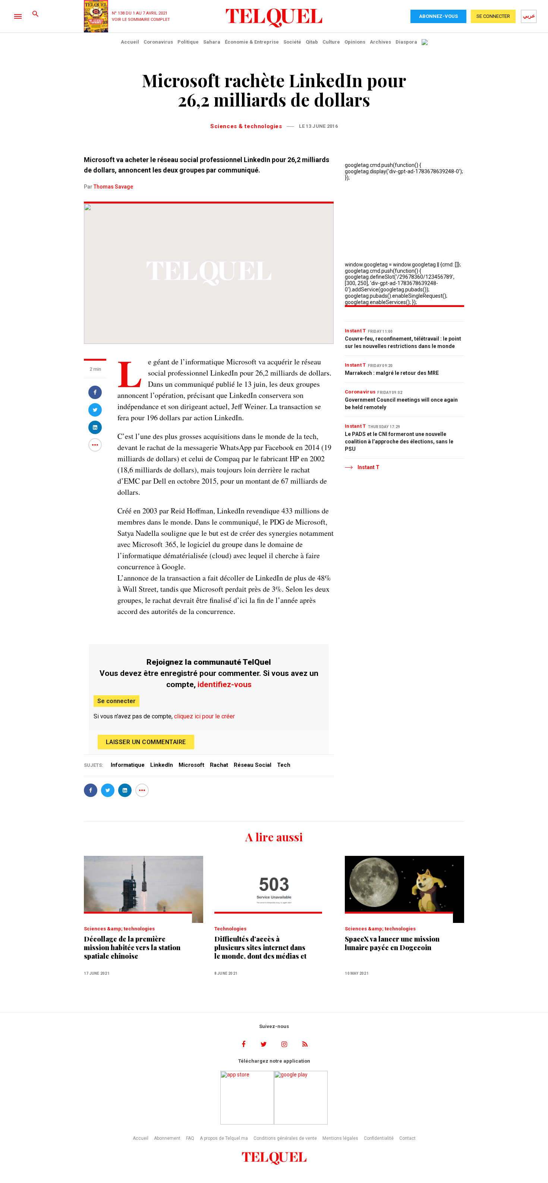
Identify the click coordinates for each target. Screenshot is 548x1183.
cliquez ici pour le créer (204, 716)
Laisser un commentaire (146, 742)
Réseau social (252, 765)
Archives (380, 42)
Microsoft (191, 765)
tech (283, 765)
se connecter (493, 16)
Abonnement (167, 1138)
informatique (128, 765)
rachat (219, 765)
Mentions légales (340, 1138)
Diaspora (406, 42)
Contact (407, 1138)
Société (292, 42)
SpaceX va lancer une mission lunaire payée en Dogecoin (392, 943)
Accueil (130, 42)
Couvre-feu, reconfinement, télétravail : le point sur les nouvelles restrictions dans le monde (403, 342)
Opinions (354, 42)
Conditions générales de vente (285, 1138)
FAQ (190, 1138)
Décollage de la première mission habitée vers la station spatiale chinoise (132, 948)
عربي (529, 16)
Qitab (312, 42)
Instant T (355, 330)
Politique (188, 42)
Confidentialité (379, 1138)
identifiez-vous (225, 684)
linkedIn (161, 765)
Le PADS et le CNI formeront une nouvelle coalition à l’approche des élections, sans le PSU (399, 441)
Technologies (230, 928)
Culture (331, 42)
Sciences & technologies (246, 126)
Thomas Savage (113, 187)
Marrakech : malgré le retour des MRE (392, 373)
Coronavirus (158, 42)
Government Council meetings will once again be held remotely (401, 403)
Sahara (211, 42)
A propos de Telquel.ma (224, 1138)
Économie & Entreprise (252, 42)
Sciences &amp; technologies (119, 928)
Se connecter (116, 701)
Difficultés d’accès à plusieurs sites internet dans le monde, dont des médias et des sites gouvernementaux (260, 948)
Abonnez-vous (438, 16)
